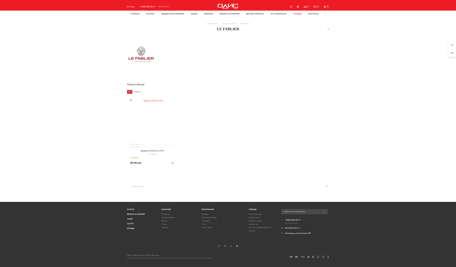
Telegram (225, 246)
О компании (165, 214)
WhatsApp (237, 246)
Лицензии (164, 227)
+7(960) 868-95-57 (147, 7)
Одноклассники (231, 246)
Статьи (204, 224)
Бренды (131, 228)
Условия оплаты (254, 217)
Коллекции (205, 221)
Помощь (253, 209)
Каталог (131, 209)
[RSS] (323, 29)
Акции (130, 219)
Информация (208, 209)
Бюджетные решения (209, 217)
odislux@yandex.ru (292, 228)
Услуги (130, 224)
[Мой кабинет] (298, 7)
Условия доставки (255, 214)
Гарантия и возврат (256, 221)
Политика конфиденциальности (260, 227)
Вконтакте (218, 246)
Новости (164, 221)
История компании (168, 217)
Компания (166, 209)
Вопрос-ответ (253, 224)
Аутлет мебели (207, 227)
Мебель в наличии (136, 214)
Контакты (252, 231)
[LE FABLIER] (141, 54)
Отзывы (164, 224)
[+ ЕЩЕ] (325, 14)
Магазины (205, 214)
